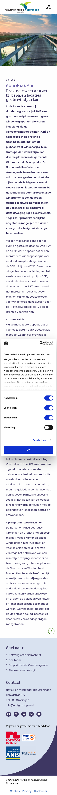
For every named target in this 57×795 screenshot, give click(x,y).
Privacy (27, 791)
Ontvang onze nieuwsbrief (25, 655)
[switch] (48, 407)
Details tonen (39, 440)
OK (28, 449)
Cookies (15, 791)
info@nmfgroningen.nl (20, 705)
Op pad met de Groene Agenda (28, 665)
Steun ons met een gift (23, 670)
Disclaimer (40, 791)
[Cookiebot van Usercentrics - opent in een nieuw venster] (40, 343)
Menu (49, 8)
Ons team (15, 660)
